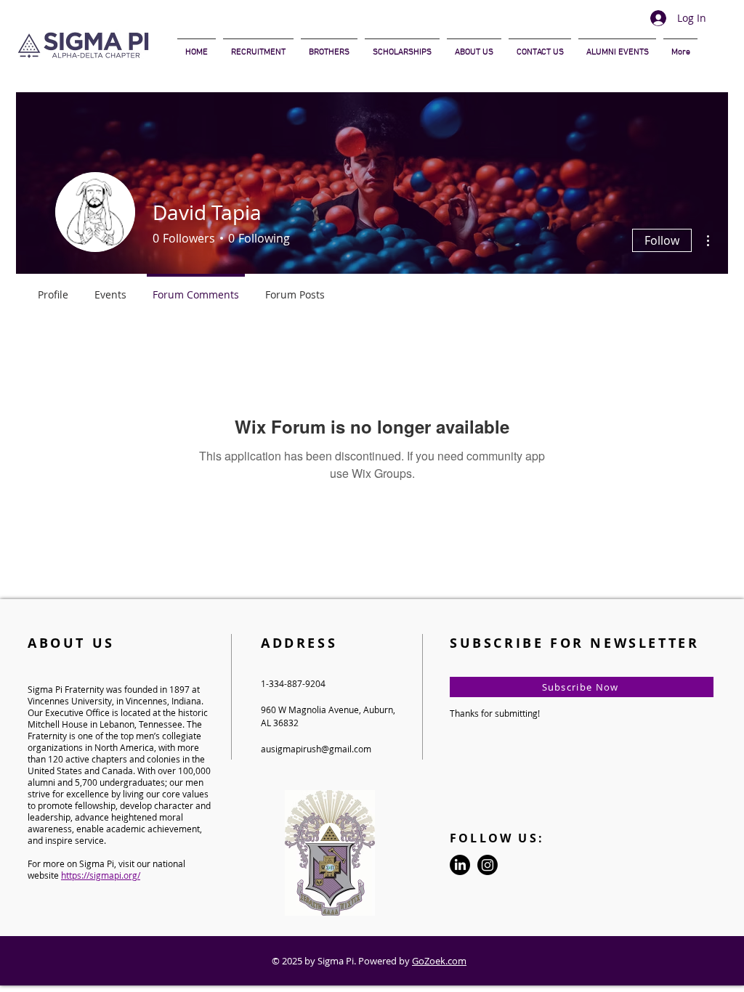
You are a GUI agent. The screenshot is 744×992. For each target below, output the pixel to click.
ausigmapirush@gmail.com (316, 749)
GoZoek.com (439, 960)
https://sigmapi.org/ (100, 875)
